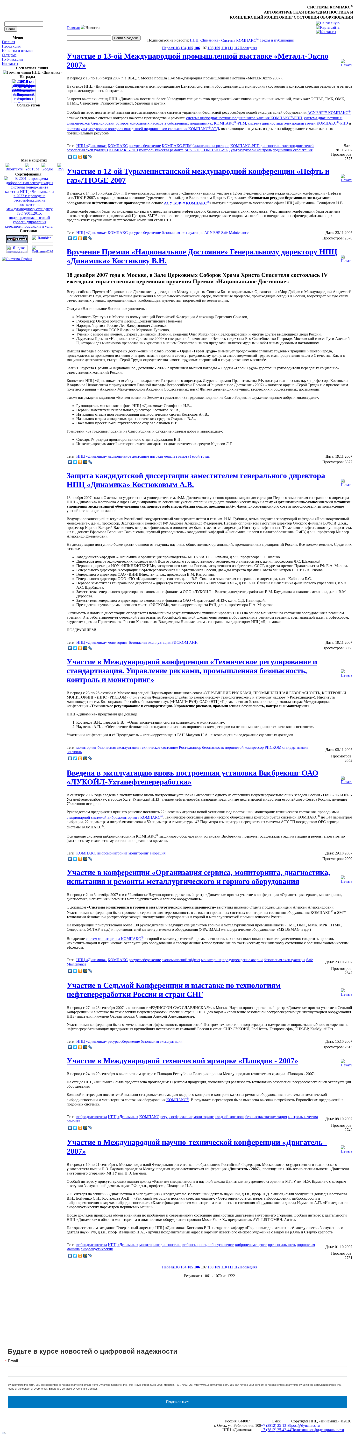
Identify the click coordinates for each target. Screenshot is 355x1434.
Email (113, 703)
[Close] (248, 669)
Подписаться (177, 752)
